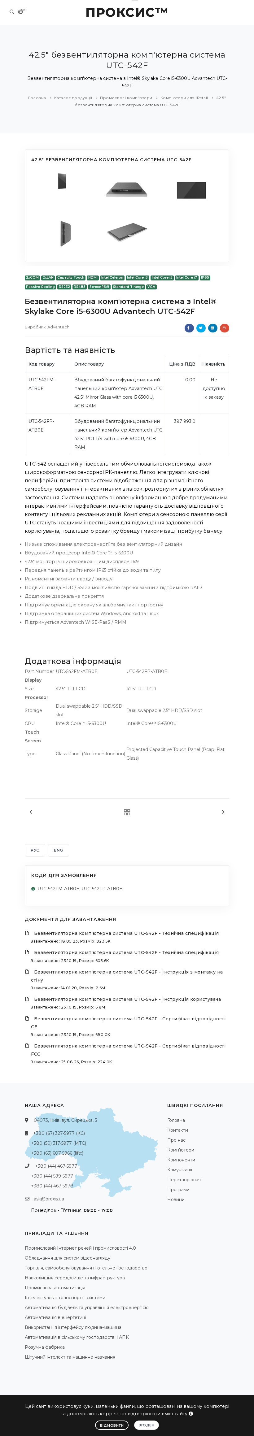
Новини (176, 1199)
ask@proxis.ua (49, 1199)
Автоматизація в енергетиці (55, 1317)
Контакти (177, 1130)
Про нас (176, 1140)
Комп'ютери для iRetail (184, 97)
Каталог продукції (73, 97)
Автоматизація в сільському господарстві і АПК (77, 1337)
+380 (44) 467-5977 (56, 1166)
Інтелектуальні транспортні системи (65, 1297)
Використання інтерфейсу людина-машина (73, 1327)
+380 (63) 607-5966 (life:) (57, 1153)
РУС (35, 850)
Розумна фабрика (45, 1347)
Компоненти (181, 1160)
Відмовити (112, 1425)
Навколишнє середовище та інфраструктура (75, 1278)
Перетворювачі (184, 1179)
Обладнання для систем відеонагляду (67, 1258)
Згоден (146, 1425)
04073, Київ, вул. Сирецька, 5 (65, 1120)
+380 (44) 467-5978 (52, 1186)
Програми (178, 1189)
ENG (58, 850)
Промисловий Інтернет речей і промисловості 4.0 (80, 1248)
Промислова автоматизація (55, 1288)
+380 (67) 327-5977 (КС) (59, 1133)
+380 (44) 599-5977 (52, 1176)
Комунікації (179, 1170)
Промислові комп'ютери (126, 97)
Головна (37, 97)
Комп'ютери (180, 1150)
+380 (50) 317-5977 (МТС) (58, 1143)
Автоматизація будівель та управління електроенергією (87, 1307)
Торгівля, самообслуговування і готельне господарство (86, 1268)
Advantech (58, 326)
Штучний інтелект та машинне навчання (70, 1357)
